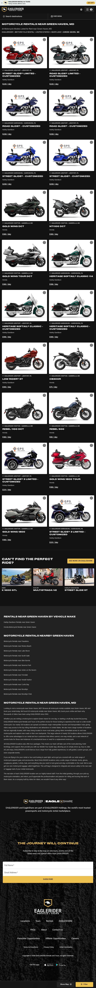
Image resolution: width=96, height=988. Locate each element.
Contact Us (57, 930)
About (44, 930)
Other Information (66, 947)
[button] (24, 61)
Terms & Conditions (31, 947)
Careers (75, 939)
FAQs (32, 930)
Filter (85, 984)
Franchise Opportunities (28, 939)
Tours (38, 921)
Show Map (64, 984)
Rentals (49, 921)
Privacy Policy (49, 947)
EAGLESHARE (65, 921)
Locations (25, 921)
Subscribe (48, 879)
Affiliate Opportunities (55, 939)
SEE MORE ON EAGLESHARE (80, 561)
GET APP (91, 3)
